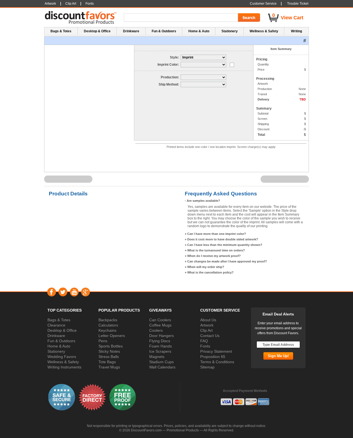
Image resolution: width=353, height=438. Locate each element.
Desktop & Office (62, 330)
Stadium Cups (161, 362)
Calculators (108, 325)
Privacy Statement (216, 351)
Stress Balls (108, 356)
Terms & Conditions (217, 362)
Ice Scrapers (160, 351)
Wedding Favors (61, 356)
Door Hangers (161, 335)
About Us (208, 320)
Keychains (107, 330)
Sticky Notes (109, 351)
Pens (102, 341)
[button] (62, 397)
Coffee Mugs (160, 325)
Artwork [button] (50, 4)
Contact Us (210, 335)
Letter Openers (111, 335)
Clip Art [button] (70, 4)
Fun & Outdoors (61, 341)
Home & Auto (58, 346)
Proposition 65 (212, 356)
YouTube (74, 292)
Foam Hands (160, 346)
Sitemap (207, 367)
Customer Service (263, 4)
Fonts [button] (89, 4)
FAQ (204, 341)
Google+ (85, 292)
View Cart (292, 17)
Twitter (62, 292)
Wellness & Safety (63, 362)
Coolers (156, 330)
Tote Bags (107, 362)
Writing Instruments (64, 367)
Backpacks (107, 320)
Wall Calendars (162, 367)
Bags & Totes (58, 320)
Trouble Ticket (297, 4)
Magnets (156, 356)
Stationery (56, 351)
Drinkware (56, 335)
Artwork (206, 325)
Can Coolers (160, 320)
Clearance (56, 325)
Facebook (51, 292)
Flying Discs (159, 341)
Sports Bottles (110, 346)
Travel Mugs (109, 367)
